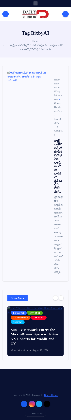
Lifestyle (19, 313)
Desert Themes (51, 395)
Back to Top (37, 413)
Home (35, 41)
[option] (35, 331)
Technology (20, 318)
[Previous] (55, 297)
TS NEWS (17, 322)
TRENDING (38, 318)
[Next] (61, 297)
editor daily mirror (20, 350)
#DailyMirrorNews (58, 95)
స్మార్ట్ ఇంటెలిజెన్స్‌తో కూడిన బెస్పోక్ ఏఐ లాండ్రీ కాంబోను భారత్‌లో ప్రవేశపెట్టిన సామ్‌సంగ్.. (58, 166)
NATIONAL (35, 313)
